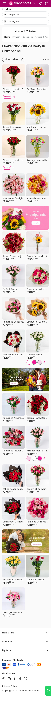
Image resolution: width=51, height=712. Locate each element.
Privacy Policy (9, 686)
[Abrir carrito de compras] (46, 3)
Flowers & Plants (42, 37)
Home (7, 37)
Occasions (28, 37)
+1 (14, 96)
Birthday (16, 37)
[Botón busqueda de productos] (34, 3)
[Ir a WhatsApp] (48, 691)
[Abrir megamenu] (4, 3)
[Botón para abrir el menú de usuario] (40, 3)
